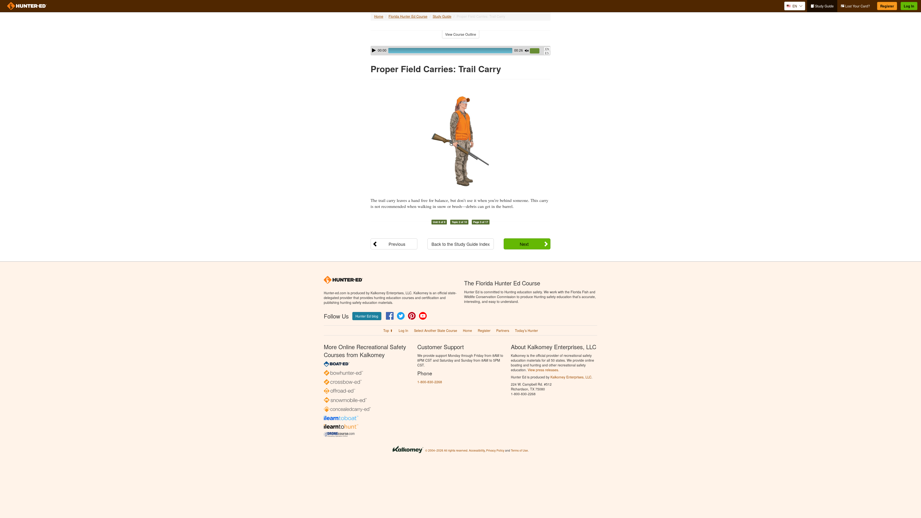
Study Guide (824, 6)
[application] (460, 50)
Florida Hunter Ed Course (408, 16)
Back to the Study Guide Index (460, 244)
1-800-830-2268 (429, 381)
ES (547, 53)
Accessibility (477, 450)
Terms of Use (519, 450)
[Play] (374, 50)
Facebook (390, 316)
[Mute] (527, 51)
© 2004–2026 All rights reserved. (446, 450)
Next (524, 244)
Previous (397, 244)
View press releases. (543, 369)
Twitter (401, 316)
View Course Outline (460, 34)
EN (547, 49)
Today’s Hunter (526, 330)
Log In (909, 6)
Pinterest (412, 316)
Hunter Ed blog (366, 316)
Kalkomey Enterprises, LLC (570, 377)
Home (378, 16)
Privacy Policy (495, 450)
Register (887, 6)
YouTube (423, 316)
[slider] (536, 51)
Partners (502, 330)
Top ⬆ (388, 330)
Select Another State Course (435, 330)
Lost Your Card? (857, 6)
